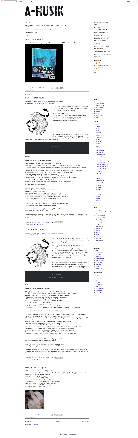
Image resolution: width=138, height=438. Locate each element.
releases (98, 236)
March (99, 178)
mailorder (98, 226)
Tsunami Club (99, 292)
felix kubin (98, 254)
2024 (97, 128)
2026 (97, 124)
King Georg (99, 284)
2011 (97, 194)
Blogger (76, 434)
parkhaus (100, 63)
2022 (97, 133)
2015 (97, 185)
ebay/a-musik (99, 109)
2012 (97, 192)
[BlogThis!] (57, 88)
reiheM (97, 234)
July (98, 159)
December (100, 148)
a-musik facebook (100, 102)
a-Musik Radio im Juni (35, 229)
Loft (97, 286)
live (97, 224)
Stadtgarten (99, 290)
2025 (97, 126)
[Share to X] (59, 88)
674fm (97, 210)
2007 (97, 203)
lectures (98, 223)
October (99, 152)
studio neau (99, 268)
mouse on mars (100, 260)
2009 (97, 198)
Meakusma (98, 256)
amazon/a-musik (100, 105)
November (100, 150)
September (100, 154)
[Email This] (56, 88)
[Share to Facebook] (61, 88)
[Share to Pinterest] (63, 88)
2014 (97, 187)
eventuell (98, 113)
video (97, 244)
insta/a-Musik (99, 115)
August (99, 157)
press (97, 230)
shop (97, 238)
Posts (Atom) (35, 424)
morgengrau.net (100, 258)
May (98, 174)
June (98, 171)
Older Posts (85, 421)
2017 (97, 144)
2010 (97, 196)
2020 (97, 137)
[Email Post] (52, 87)
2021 (97, 135)
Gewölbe (98, 282)
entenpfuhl (98, 111)
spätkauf (31, 90)
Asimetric (98, 277)
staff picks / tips (39, 224)
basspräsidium (99, 252)
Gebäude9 (98, 281)
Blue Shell (98, 279)
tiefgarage (100, 67)
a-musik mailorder (100, 103)
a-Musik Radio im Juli (34, 98)
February (99, 180)
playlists (98, 228)
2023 (97, 130)
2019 (97, 139)
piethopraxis (99, 264)
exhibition (98, 221)
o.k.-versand (99, 262)
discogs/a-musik (100, 107)
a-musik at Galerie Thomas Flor (104, 212)
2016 (97, 146)
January (99, 182)
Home (57, 421)
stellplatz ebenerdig (103, 65)
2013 (97, 190)
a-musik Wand (99, 217)
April (98, 176)
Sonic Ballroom (100, 288)
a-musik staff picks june (35, 367)
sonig (97, 117)
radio (97, 232)
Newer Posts (28, 421)
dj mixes (98, 219)
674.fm (97, 251)
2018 (97, 141)
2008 (97, 201)
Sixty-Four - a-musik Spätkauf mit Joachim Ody (46, 25)
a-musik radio (32, 224)
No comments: (46, 87)
